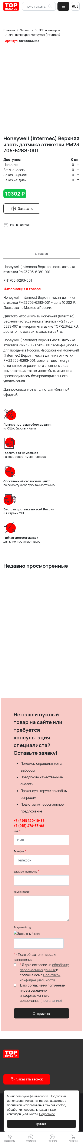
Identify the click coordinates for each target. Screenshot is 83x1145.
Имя (16, 831)
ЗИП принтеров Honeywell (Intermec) (34, 35)
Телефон (19, 851)
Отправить (41, 1013)
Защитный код (22, 927)
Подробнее (47, 1114)
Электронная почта (25, 871)
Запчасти (26, 30)
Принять (41, 1124)
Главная (9, 30)
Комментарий (22, 892)
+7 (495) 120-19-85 (29, 820)
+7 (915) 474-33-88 (29, 825)
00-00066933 (29, 41)
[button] (63, 6)
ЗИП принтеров (49, 30)
